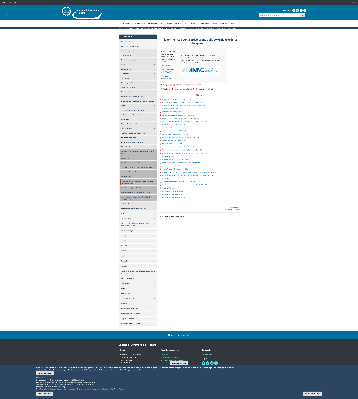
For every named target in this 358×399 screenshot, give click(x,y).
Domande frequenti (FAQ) (180, 335)
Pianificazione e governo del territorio (133, 133)
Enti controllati (125, 78)
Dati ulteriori (125, 158)
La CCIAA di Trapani (132, 28)
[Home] (82, 8)
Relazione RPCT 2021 (168, 188)
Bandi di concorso (126, 69)
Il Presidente (124, 283)
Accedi (353, 3)
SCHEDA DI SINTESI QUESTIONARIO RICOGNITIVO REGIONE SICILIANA (183, 102)
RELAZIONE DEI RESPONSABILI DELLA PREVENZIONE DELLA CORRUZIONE (185, 121)
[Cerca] (302, 15)
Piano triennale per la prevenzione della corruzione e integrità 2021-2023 (184, 185)
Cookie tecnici (41, 378)
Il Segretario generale (127, 318)
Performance (125, 73)
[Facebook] (293, 10)
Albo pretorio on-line (127, 41)
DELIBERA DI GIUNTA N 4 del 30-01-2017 (174, 140)
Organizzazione (126, 55)
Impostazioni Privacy (179, 363)
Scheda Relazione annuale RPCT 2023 (173, 191)
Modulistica (223, 23)
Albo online (164, 354)
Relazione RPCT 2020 (168, 178)
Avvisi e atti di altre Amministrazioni (172, 360)
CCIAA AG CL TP (205, 23)
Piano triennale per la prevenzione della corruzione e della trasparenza (138, 182)
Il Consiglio (123, 236)
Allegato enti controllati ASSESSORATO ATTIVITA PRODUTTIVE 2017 (183, 105)
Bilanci (123, 105)
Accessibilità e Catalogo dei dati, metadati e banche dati (137, 152)
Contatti (123, 241)
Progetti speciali (125, 293)
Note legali (123, 266)
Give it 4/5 (165, 218)
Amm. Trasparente (139, 23)
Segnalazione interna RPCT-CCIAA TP (168, 70)
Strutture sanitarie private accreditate (133, 208)
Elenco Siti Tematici (126, 246)
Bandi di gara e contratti (128, 87)
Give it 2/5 (162, 218)
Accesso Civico (126, 176)
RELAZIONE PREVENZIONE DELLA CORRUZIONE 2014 (178, 115)
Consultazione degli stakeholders (132, 188)
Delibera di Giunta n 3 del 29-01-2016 (173, 131)
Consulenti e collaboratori (129, 60)
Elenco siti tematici (208, 354)
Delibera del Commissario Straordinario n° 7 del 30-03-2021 (180, 182)
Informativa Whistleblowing (166, 77)
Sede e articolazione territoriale (130, 313)
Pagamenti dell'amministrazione (131, 124)
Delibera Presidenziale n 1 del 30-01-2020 (175, 169)
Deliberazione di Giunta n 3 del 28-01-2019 (175, 159)
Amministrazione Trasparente (152, 28)
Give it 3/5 (163, 218)
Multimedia (124, 261)
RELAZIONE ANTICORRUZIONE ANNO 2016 (175, 134)
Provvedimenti (125, 92)
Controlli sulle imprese (128, 204)
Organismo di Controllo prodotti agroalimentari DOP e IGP (137, 272)
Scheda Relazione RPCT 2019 (170, 166)
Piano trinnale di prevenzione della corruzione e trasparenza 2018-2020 (184, 153)
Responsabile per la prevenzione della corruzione (176, 99)
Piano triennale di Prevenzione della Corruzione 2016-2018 (180, 137)
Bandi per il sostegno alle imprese (132, 96)
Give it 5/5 (167, 218)
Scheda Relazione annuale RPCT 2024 (173, 194)
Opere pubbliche (126, 128)
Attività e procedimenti (128, 83)
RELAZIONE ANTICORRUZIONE (171, 112)
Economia (178, 23)
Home (121, 28)
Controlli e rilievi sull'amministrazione (133, 115)
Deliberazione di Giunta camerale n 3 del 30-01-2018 (178, 147)
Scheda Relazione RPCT (168, 128)
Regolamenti (124, 303)
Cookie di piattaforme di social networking (51, 387)
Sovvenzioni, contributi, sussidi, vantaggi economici (137, 101)
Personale (124, 64)
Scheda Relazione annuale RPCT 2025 (173, 197)
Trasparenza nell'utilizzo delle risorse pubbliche (136, 167)
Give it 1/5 (160, 218)
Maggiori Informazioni (45, 373)
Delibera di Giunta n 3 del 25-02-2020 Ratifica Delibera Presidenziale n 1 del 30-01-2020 (190, 172)
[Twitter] (297, 10)
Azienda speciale (153, 23)
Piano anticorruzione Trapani (170, 109)
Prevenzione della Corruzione (130, 163)
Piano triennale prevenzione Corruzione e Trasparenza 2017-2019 (182, 150)
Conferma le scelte (44, 393)
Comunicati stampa (126, 231)
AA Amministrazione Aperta (130, 172)
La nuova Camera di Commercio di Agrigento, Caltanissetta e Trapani (134, 224)
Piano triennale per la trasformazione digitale (135, 192)
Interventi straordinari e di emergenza (133, 142)
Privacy (233, 23)
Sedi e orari (126, 23)
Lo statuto (123, 256)
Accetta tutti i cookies (312, 393)
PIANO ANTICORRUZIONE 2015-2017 (173, 124)
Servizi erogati (125, 119)
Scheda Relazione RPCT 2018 (170, 156)
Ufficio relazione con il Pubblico (130, 324)
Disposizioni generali (127, 51)
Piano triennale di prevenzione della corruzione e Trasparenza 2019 (182, 162)
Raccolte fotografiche (127, 298)
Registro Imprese (189, 23)
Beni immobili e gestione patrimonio (132, 110)
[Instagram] (301, 10)
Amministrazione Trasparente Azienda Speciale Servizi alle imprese (136, 198)
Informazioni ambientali (128, 137)
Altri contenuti (171, 28)
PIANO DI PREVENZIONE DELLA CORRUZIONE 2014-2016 (180, 118)
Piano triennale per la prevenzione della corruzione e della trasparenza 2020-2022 (187, 175)
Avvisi (122, 213)
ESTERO (169, 23)
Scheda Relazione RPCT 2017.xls (171, 143)
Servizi (215, 23)
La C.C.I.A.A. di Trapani (127, 278)
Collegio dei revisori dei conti (129, 308)
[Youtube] (304, 10)
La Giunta (123, 251)
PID (162, 23)
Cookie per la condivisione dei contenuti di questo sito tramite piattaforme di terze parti (66, 382)
